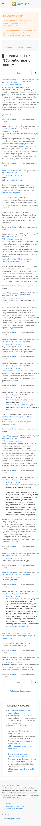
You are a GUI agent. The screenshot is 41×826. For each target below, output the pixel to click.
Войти (14, 119)
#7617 (37, 293)
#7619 (37, 339)
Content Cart (28, 725)
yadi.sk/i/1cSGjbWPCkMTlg (12, 349)
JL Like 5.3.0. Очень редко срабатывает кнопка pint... (18, 755)
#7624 (37, 477)
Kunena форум (25, 691)
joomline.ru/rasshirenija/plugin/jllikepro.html (18, 143)
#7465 (37, 80)
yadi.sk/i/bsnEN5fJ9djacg (24, 466)
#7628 (37, 591)
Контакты (8, 803)
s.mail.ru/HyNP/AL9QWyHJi (12, 261)
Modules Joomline (16, 746)
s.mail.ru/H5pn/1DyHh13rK (12, 259)
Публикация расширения (14, 806)
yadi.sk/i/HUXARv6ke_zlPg (12, 352)
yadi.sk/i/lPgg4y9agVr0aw (11, 192)
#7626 (37, 553)
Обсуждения (19, 47)
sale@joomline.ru (13, 818)
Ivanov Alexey (27, 81)
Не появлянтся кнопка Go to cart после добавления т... (20, 711)
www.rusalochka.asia (14, 180)
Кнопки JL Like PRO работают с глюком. (12, 83)
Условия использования (14, 808)
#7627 (37, 572)
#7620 (37, 363)
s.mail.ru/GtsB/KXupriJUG (29, 281)
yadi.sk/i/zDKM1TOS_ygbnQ (16, 217)
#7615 (37, 234)
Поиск (29, 47)
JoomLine (26, 128)
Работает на (14, 691)
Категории (8, 47)
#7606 (37, 170)
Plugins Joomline (15, 725)
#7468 (37, 126)
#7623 (37, 436)
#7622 (37, 392)
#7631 (37, 657)
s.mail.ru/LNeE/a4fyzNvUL (20, 645)
